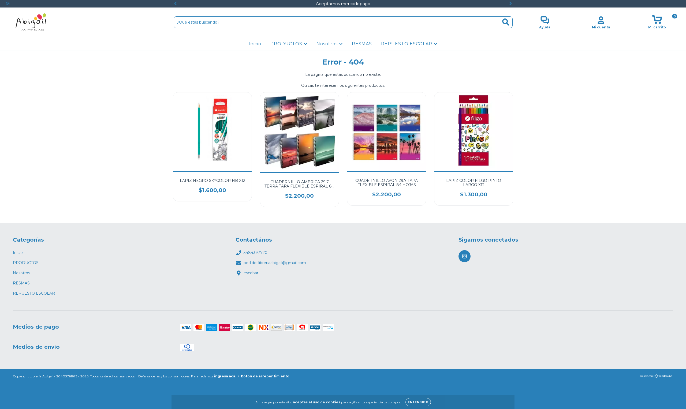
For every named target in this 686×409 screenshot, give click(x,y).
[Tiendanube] (656, 377)
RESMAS (362, 43)
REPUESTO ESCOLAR (407, 43)
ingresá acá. (225, 376)
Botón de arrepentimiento (265, 376)
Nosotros (327, 43)
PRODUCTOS (287, 43)
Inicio (255, 43)
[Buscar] (505, 22)
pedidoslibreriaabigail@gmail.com (275, 262)
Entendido (418, 402)
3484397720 (255, 252)
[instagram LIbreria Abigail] (8, 3)
